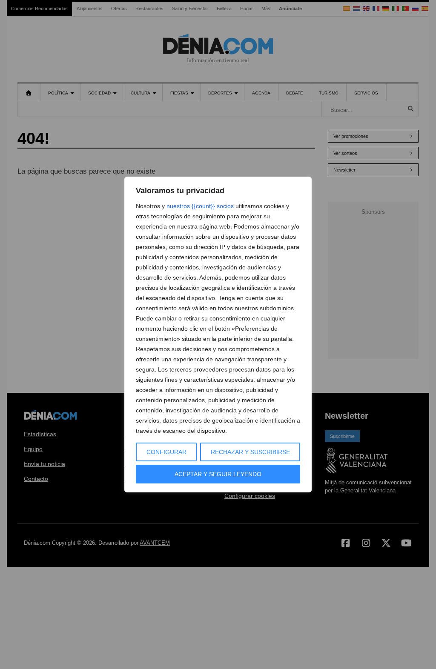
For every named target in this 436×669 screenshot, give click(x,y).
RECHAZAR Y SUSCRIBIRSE (250, 452)
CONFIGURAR (166, 452)
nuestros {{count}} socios (200, 206)
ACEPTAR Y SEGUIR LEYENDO (218, 474)
